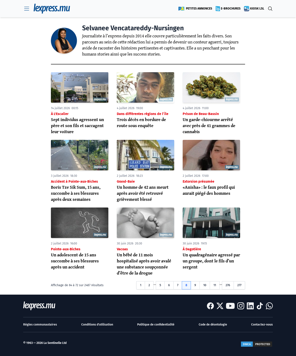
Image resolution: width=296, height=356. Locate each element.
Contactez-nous (262, 324)
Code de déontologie (213, 324)
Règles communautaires (40, 324)
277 (239, 285)
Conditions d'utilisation (97, 324)
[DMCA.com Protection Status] (256, 344)
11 (214, 285)
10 (204, 285)
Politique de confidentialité (155, 324)
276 (228, 285)
